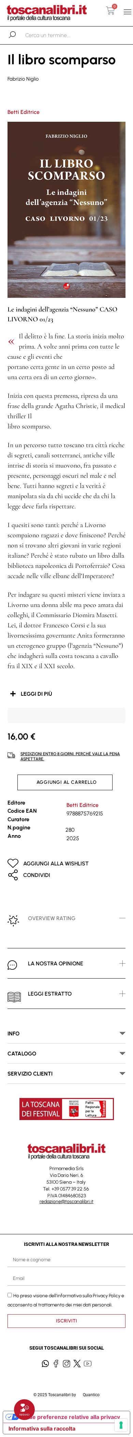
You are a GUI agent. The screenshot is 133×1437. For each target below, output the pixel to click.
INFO (13, 1033)
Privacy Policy (106, 1295)
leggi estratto (50, 994)
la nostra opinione (55, 963)
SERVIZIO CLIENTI (30, 1073)
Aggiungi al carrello (66, 782)
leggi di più (36, 694)
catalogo (22, 1053)
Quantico (91, 1394)
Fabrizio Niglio (23, 79)
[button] (127, 12)
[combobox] (60, 35)
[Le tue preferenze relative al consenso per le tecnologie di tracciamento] (121, 1425)
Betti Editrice (24, 112)
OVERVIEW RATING (51, 918)
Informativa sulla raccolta (42, 1428)
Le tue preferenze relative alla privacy (69, 1417)
